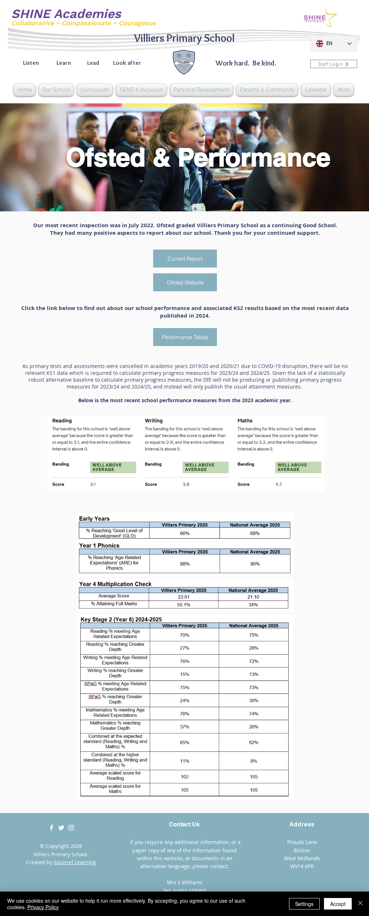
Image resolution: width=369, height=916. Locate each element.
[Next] (329, 157)
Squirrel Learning (75, 862)
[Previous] (39, 157)
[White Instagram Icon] (71, 828)
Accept (338, 903)
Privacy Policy (43, 907)
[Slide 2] (184, 193)
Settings (304, 903)
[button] (56, 90)
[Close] (360, 903)
